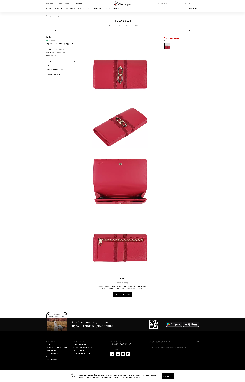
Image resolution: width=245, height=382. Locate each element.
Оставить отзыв (122, 294)
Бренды (107, 8)
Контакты (49, 356)
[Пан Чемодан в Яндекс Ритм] (128, 354)
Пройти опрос (51, 360)
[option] (119, 64)
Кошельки (81, 8)
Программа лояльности (81, 353)
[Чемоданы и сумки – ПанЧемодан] (122, 3)
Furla (74, 16)
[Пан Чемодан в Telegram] (112, 354)
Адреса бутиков (52, 353)
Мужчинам (59, 3)
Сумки (56, 8)
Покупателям (194, 8)
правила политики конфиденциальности (173, 347)
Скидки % (115, 8)
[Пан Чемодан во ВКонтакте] (118, 354)
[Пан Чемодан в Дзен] (123, 354)
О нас (48, 344)
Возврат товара (78, 350)
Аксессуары (98, 8)
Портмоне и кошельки (63, 16)
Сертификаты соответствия (56, 347)
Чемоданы (64, 8)
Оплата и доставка (79, 344)
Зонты (89, 8)
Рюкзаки (73, 8)
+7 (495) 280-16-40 (120, 344)
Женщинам (50, 3)
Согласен (167, 376)
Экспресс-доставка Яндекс (82, 347)
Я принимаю (169, 347)
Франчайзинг (51, 350)
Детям (66, 3)
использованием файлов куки (132, 377)
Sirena (55, 55)
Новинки (49, 8)
